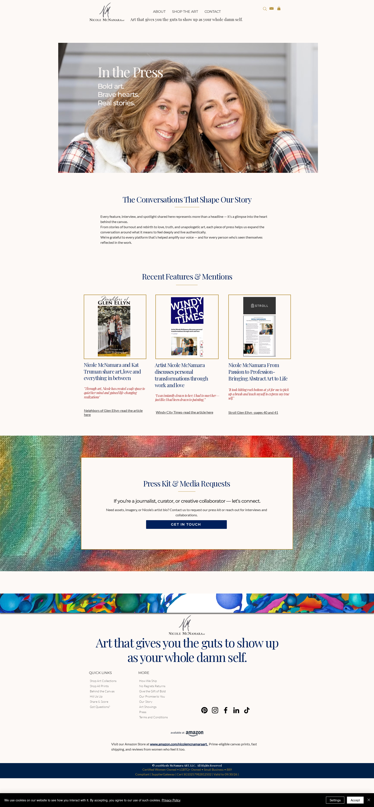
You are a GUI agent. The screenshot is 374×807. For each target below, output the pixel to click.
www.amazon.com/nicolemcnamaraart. (179, 744)
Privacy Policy (171, 800)
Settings (335, 800)
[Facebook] (225, 710)
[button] (185, 11)
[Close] (368, 800)
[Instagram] (215, 710)
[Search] (265, 8)
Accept (355, 800)
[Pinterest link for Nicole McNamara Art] (204, 710)
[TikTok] (247, 710)
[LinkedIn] (236, 710)
